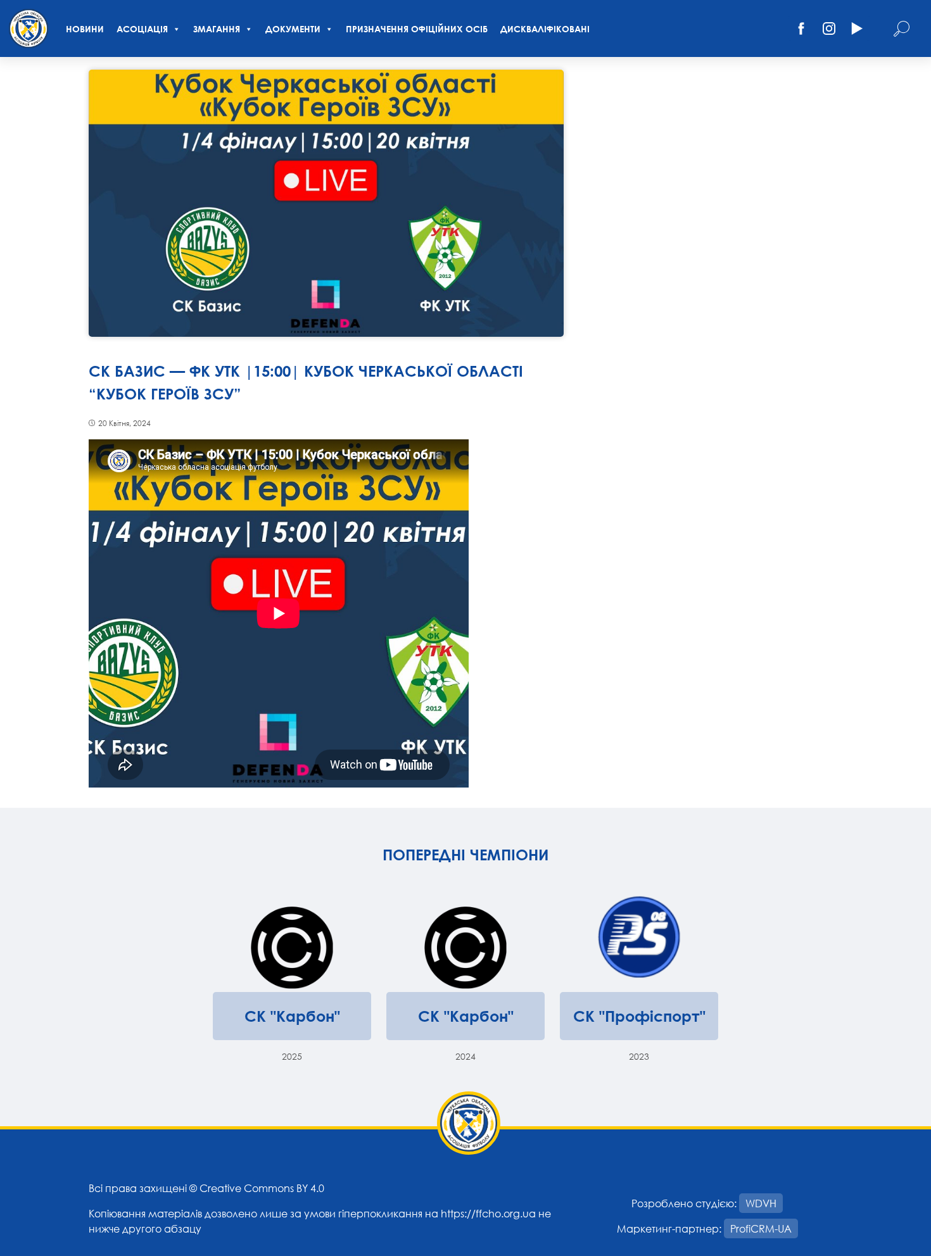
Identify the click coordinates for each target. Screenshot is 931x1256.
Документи (292, 28)
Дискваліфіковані (545, 28)
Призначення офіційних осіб (417, 28)
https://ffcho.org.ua (488, 1213)
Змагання (216, 28)
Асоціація (142, 28)
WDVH (760, 1203)
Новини (85, 28)
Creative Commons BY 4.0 (262, 1188)
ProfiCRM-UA (761, 1228)
